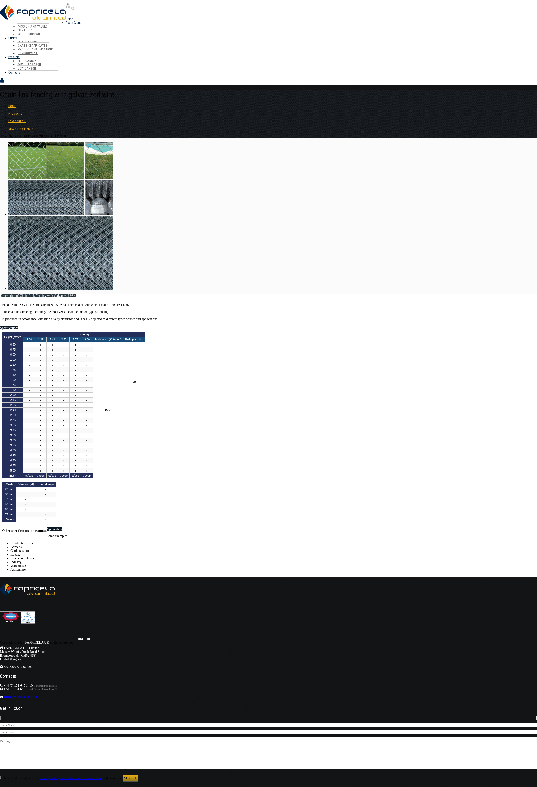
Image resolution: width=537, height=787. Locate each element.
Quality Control (30, 41)
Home (69, 19)
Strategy (25, 30)
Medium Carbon (29, 64)
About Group (73, 23)
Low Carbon (27, 68)
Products (14, 57)
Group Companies (31, 34)
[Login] (2, 82)
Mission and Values (33, 26)
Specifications (9, 328)
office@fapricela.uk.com (20, 697)
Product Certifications (36, 49)
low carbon (17, 121)
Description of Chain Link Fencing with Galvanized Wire (38, 295)
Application (54, 529)
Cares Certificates (32, 45)
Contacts (14, 72)
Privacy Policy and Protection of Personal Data (71, 778)
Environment (28, 53)
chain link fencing (21, 128)
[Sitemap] (68, 6)
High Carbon (27, 61)
